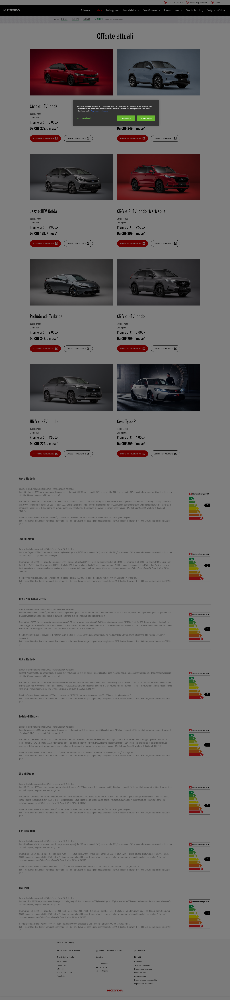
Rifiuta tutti (126, 118)
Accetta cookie (146, 118)
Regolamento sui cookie (99, 111)
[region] (116, 113)
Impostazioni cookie (84, 118)
